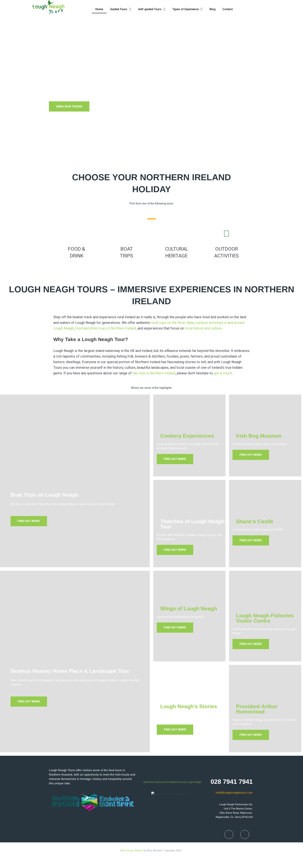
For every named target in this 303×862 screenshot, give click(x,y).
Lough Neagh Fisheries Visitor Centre (265, 618)
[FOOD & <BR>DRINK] (76, 233)
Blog (213, 9)
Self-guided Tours (149, 9)
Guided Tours (118, 9)
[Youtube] (244, 834)
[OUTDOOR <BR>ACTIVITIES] (226, 233)
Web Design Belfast (131, 850)
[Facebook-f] (228, 834)
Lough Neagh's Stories (188, 706)
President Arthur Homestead (256, 709)
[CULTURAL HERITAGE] (176, 233)
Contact (228, 9)
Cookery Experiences (187, 436)
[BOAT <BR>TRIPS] (126, 233)
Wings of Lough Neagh (188, 608)
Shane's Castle (254, 521)
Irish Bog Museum (258, 436)
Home (99, 9)
